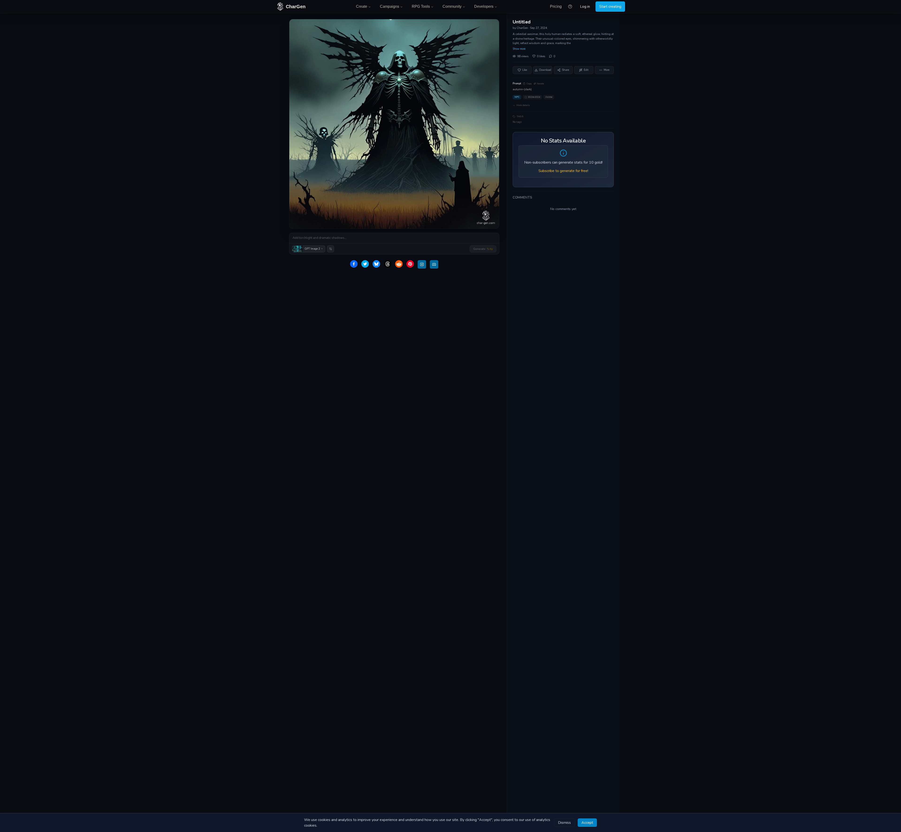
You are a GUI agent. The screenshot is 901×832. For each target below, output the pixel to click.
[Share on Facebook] (354, 264)
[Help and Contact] (570, 6)
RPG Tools (421, 6)
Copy (529, 83)
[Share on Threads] (387, 264)
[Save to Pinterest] (410, 264)
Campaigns (389, 6)
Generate (483, 249)
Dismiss (564, 822)
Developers (483, 6)
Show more (519, 49)
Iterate (540, 83)
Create (361, 6)
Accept (587, 822)
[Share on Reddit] (399, 264)
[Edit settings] (330, 248)
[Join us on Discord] (434, 264)
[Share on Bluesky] (376, 264)
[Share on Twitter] (365, 264)
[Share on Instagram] (422, 264)
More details (523, 105)
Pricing (556, 6)
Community (452, 6)
